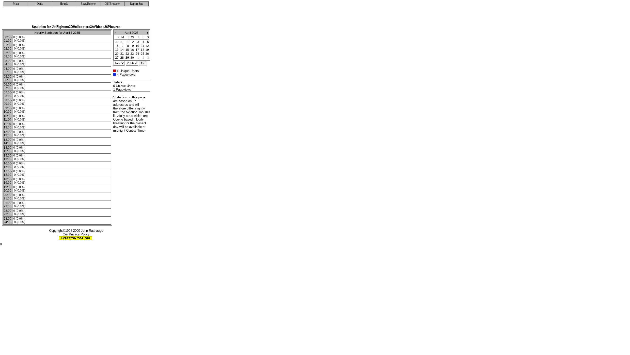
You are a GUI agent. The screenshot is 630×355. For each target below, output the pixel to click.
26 (147, 53)
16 (132, 50)
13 (117, 50)
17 (137, 50)
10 (137, 46)
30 (132, 57)
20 (117, 53)
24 (137, 53)
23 (132, 53)
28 (122, 57)
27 (117, 57)
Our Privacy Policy (76, 234)
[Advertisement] (76, 17)
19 (147, 50)
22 (127, 53)
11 (142, 46)
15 (127, 50)
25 (142, 53)
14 (122, 50)
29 (127, 57)
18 (142, 50)
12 (147, 46)
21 (122, 53)
